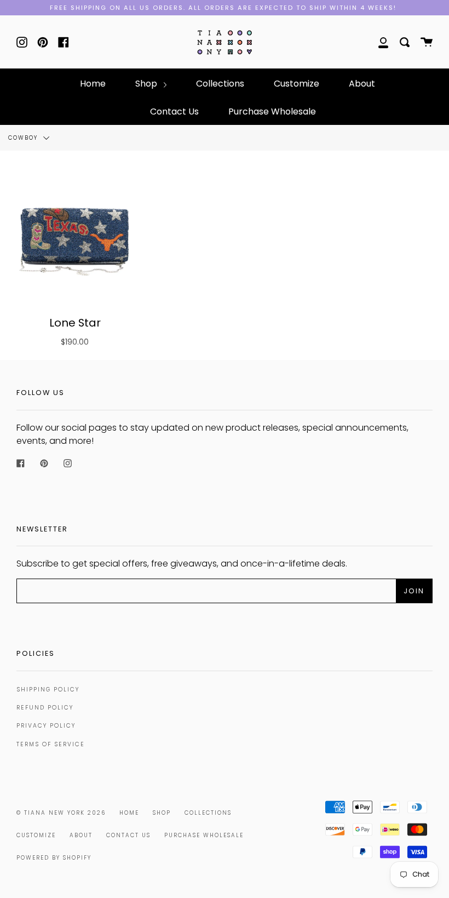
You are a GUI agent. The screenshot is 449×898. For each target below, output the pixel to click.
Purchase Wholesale (272, 111)
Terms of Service (50, 744)
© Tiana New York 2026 (61, 813)
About (362, 83)
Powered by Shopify (53, 858)
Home (93, 83)
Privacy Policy (46, 726)
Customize (296, 83)
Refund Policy (44, 707)
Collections (220, 83)
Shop (147, 83)
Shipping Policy (47, 689)
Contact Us (174, 111)
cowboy (24, 138)
